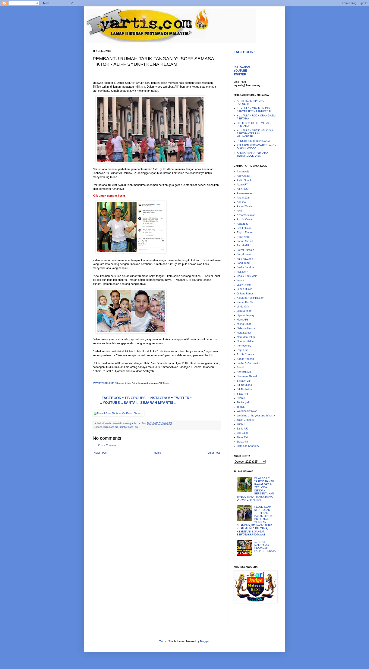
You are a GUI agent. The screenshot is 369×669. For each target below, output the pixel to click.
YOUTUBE (111, 402)
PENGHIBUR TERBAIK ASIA (253, 141)
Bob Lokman (244, 228)
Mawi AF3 (242, 319)
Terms (163, 641)
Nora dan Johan (246, 337)
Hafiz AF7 (242, 271)
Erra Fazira (243, 236)
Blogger (204, 641)
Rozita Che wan (246, 354)
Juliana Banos (245, 293)
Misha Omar (244, 323)
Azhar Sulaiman (246, 215)
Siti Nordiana (244, 385)
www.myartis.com (103, 382)
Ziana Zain (243, 437)
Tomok (241, 406)
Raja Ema (242, 350)
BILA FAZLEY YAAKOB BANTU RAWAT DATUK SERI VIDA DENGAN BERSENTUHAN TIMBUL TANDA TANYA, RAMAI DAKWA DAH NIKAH (255, 489)
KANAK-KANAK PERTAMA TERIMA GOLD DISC (252, 154)
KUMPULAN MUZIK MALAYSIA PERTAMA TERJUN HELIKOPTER (255, 133)
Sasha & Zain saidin (248, 363)
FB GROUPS (135, 398)
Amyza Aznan (245, 193)
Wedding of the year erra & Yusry (256, 415)
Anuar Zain (243, 197)
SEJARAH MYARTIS (156, 402)
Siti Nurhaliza (244, 389)
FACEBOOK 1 (245, 52)
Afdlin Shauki (244, 180)
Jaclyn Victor (244, 284)
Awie (240, 210)
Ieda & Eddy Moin (247, 276)
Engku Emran (245, 232)
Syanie (241, 398)
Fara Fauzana (245, 258)
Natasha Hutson (246, 328)
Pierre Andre (244, 345)
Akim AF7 (242, 184)
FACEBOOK (111, 398)
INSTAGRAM (159, 398)
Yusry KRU (243, 424)
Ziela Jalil (242, 441)
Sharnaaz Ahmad (247, 376)
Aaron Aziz (243, 171)
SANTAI (130, 402)
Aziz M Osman (245, 219)
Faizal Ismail (244, 254)
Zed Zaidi (242, 432)
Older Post (214, 452)
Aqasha (241, 202)
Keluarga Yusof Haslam (250, 297)
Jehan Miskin (244, 289)
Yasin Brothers (245, 419)
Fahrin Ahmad (245, 241)
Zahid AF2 (243, 428)
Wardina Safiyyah (247, 411)
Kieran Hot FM (245, 302)
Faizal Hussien (245, 249)
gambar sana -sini (129, 427)
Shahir (241, 367)
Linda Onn (243, 306)
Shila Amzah (244, 380)
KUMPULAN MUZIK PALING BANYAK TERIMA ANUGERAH (254, 110)
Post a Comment (107, 445)
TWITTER (181, 398)
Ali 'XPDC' (243, 188)
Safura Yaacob (245, 358)
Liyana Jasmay (245, 315)
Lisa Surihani (244, 310)
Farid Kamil (243, 263)
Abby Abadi (243, 175)
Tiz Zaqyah (243, 402)
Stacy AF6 (242, 393)
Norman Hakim (245, 341)
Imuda (240, 280)
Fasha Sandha (245, 267)
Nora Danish (244, 332)
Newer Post (100, 452)
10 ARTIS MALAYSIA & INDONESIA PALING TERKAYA (265, 546)
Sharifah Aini (244, 372)
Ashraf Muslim (245, 206)
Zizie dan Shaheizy (248, 445)
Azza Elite (242, 223)
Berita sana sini (110, 427)
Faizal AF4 (243, 245)
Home (157, 452)
